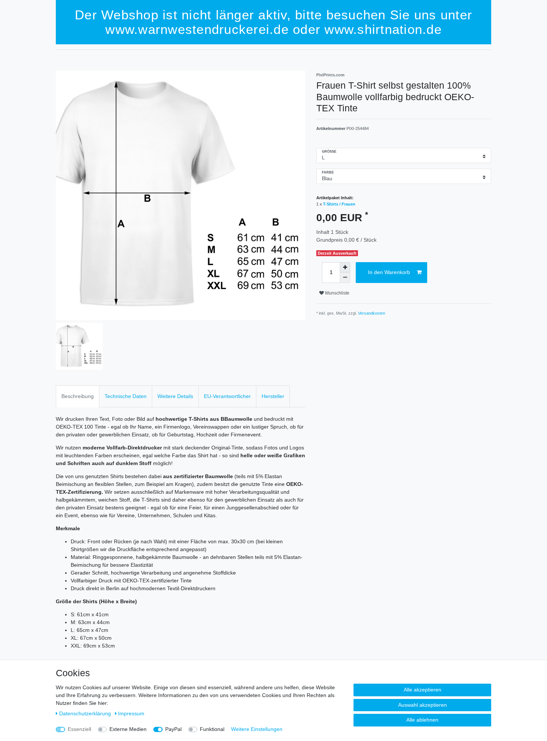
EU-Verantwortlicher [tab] (227, 396)
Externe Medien (128, 729)
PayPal (173, 729)
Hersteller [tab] (273, 396)
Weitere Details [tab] (175, 396)
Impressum (131, 713)
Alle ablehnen (422, 720)
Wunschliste (336, 293)
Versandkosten (371, 313)
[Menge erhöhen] (345, 267)
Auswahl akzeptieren (422, 705)
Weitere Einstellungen (256, 729)
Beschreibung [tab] (77, 396)
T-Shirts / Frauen (339, 204)
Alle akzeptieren (422, 690)
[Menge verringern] (345, 278)
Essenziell (79, 729)
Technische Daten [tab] (126, 396)
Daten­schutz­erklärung (85, 713)
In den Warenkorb (389, 272)
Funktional (212, 729)
